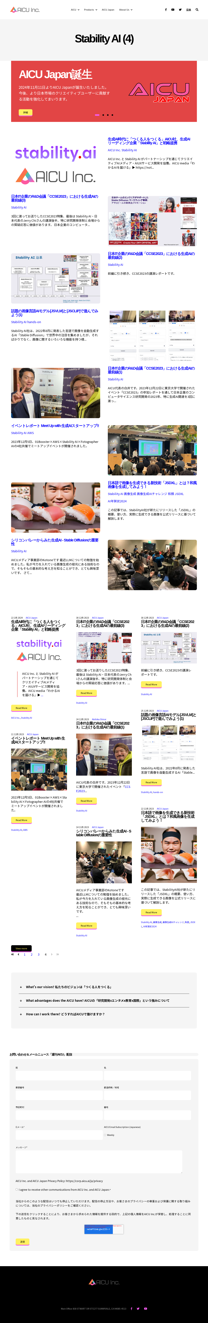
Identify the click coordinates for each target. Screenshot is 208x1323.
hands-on (34, 322)
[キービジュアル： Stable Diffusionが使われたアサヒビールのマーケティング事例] (152, 245)
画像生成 (130, 494)
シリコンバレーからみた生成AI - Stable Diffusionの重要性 (54, 542)
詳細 (25, 112)
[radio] (147, 1135)
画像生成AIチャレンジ (152, 494)
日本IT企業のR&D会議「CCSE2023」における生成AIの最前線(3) (54, 198)
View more (21, 948)
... (42, 695)
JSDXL (179, 494)
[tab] (97, 115)
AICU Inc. (114, 150)
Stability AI (129, 150)
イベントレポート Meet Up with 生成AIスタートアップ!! (55, 425)
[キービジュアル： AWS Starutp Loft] (152, 474)
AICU (73, 9)
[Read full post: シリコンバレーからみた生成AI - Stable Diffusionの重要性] (104, 862)
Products (89, 9)
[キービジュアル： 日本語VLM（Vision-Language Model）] (152, 359)
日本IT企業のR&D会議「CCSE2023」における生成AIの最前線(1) (151, 370)
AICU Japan (108, 9)
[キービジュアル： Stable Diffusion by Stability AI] (55, 302)
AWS (30, 433)
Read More (21, 707)
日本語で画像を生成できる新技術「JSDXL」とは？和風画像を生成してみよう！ (152, 485)
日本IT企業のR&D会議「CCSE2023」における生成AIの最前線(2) (151, 255)
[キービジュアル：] (55, 531)
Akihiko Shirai (99, 719)
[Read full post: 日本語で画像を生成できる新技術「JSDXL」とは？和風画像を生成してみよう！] (169, 855)
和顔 (171, 494)
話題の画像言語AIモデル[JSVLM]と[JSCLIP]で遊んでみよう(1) (54, 313)
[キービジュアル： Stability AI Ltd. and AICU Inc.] (55, 187)
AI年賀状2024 (117, 501)
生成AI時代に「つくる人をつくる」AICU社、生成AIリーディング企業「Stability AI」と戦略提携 (149, 141)
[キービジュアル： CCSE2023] (55, 417)
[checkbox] (147, 1135)
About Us (124, 9)
